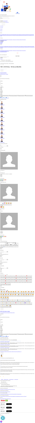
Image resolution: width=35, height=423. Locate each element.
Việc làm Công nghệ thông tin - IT (17, 351)
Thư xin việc (10, 389)
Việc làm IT (25, 396)
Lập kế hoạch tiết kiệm (8, 35)
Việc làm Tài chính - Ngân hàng (10, 351)
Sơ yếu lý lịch (13, 389)
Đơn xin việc (7, 389)
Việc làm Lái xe (22, 396)
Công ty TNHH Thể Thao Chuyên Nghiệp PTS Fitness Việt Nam (7, 312)
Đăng (1, 237)
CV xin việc (1, 27)
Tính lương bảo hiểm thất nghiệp (19, 35)
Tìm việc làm (1, 41)
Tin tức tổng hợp (24, 39)
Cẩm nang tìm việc (7, 39)
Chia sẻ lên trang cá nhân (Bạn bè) (13, 334)
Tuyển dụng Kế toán (8, 396)
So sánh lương (26, 34)
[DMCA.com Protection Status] (6, 401)
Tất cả (1, 204)
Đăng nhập (3, 40)
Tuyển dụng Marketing (12, 396)
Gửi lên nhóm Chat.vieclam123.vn (29, 334)
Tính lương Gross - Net (31, 35)
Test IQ (2, 47)
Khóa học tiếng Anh (7, 34)
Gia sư (10, 34)
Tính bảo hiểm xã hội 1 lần (26, 35)
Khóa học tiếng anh (9, 46)
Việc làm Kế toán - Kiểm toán (3, 351)
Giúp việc (18, 34)
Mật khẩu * (1, 18)
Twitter (5, 336)
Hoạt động (4, 289)
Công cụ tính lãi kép (13, 35)
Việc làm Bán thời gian (17, 396)
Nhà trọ (15, 34)
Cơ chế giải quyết (16, 379)
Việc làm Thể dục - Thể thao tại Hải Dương (5, 344)
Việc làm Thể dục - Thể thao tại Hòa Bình (4, 341)
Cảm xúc (1, 289)
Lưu (2, 247)
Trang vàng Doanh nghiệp (31, 34)
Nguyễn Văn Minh (2, 117)
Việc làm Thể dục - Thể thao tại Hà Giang (4, 347)
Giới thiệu (2, 379)
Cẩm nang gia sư (15, 39)
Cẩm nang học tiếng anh (19, 39)
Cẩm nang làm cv (11, 39)
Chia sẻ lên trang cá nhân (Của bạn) (4, 334)
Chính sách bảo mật (11, 379)
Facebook (2, 336)
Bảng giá (1, 30)
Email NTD (4, 35)
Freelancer (20, 34)
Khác (1, 335)
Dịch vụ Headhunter (2, 34)
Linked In (8, 336)
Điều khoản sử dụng (6, 379)
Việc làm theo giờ (13, 34)
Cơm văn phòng (23, 34)
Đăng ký (6, 40)
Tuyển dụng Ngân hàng (2, 396)
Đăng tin (1, 40)
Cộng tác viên (1, 35)
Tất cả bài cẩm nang (2, 39)
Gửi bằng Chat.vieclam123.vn (21, 334)
